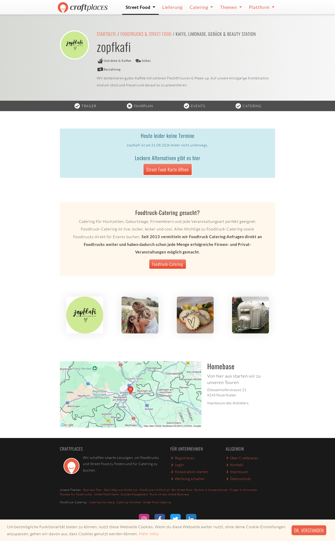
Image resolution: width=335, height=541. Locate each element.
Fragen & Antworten (243, 489)
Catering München (128, 502)
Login (179, 465)
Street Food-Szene (106, 494)
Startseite (106, 34)
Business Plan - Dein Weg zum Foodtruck (110, 489)
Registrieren (185, 458)
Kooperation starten (191, 472)
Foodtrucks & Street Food (146, 34)
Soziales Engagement (134, 494)
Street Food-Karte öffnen (167, 169)
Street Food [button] (138, 7)
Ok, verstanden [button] (309, 530)
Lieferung (172, 7)
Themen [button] (229, 7)
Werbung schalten (190, 479)
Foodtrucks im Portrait (155, 489)
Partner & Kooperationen (211, 489)
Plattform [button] (260, 7)
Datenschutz (240, 479)
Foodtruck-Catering (167, 264)
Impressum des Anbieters (228, 403)
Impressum (239, 472)
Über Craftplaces (244, 458)
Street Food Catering (157, 502)
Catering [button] (199, 7)
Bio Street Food (182, 489)
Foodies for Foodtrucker (76, 494)
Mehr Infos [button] (149, 533)
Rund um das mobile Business (169, 494)
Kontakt (236, 465)
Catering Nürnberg (102, 502)
